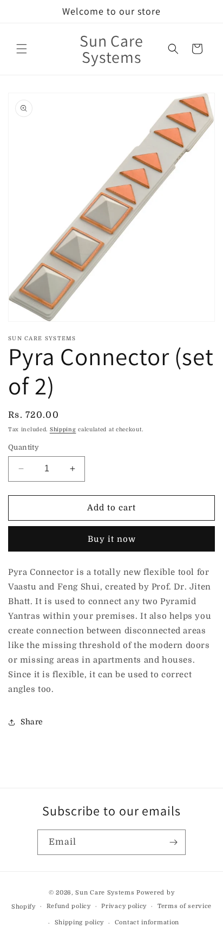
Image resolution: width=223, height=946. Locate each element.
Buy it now (112, 539)
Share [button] (32, 721)
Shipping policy (79, 922)
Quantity (23, 447)
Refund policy (69, 906)
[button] (22, 49)
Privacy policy (124, 906)
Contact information (147, 922)
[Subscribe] (173, 842)
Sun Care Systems (104, 892)
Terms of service (185, 906)
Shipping (63, 429)
